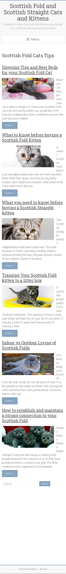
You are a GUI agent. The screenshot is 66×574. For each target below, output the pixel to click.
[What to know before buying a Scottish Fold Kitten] (28, 147)
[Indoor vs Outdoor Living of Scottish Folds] (28, 355)
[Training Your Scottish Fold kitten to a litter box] (28, 287)
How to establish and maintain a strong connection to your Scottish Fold (32, 415)
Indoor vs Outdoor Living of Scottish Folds (29, 345)
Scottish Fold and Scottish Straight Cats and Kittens (33, 12)
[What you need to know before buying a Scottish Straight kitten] (28, 220)
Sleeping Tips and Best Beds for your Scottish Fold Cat (30, 69)
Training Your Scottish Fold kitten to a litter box (29, 277)
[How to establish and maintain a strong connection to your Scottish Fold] (28, 428)
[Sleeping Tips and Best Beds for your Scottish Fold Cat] (28, 79)
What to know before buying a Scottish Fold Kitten (32, 137)
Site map (43, 569)
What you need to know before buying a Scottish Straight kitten (32, 207)
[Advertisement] (33, 525)
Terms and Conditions (28, 569)
